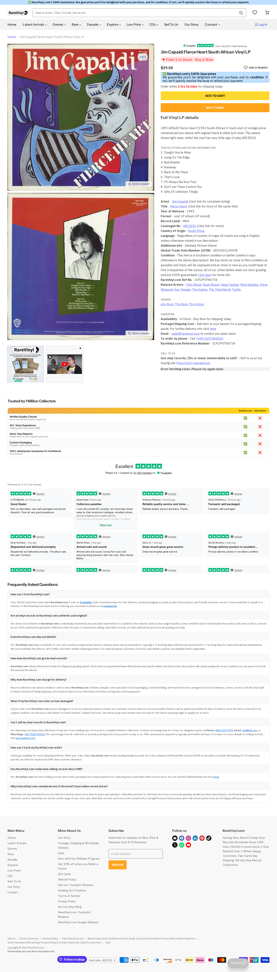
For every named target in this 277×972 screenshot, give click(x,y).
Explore (113, 24)
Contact (211, 24)
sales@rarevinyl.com (185, 333)
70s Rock (181, 304)
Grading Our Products (72, 890)
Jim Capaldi (180, 201)
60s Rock (167, 304)
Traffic (236, 289)
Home (12, 24)
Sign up (117, 865)
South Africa (196, 231)
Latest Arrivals (34, 24)
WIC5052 (189, 226)
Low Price (134, 24)
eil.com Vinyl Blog (70, 907)
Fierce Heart (178, 206)
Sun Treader (182, 289)
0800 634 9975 (224, 730)
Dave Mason (211, 285)
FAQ (108, 942)
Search (11, 938)
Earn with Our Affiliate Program (79, 858)
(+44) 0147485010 (209, 338)
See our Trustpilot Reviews (75, 885)
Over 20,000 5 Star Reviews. (230, 46)
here (213, 329)
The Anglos (199, 289)
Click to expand (140, 183)
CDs (152, 24)
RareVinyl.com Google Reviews (78, 922)
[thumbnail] (25, 364)
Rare (75, 24)
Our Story (191, 24)
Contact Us (110, 606)
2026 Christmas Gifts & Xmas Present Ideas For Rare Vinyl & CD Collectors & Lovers (55, 942)
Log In (262, 24)
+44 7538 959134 (34, 734)
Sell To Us (171, 24)
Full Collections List (73, 938)
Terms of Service (69, 896)
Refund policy (50, 938)
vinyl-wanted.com (25, 738)
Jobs (61, 853)
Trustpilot (86, 602)
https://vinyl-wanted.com (193, 363)
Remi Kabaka (249, 285)
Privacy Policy (67, 901)
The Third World (220, 289)
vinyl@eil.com (249, 730)
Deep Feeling (230, 285)
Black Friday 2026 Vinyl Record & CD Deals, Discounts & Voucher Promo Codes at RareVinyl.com (141, 938)
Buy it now (215, 108)
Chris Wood (193, 285)
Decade (93, 24)
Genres (58, 24)
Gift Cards (64, 874)
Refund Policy (67, 879)
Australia (100, 960)
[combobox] (134, 12)
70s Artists (196, 304)
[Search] (241, 12)
